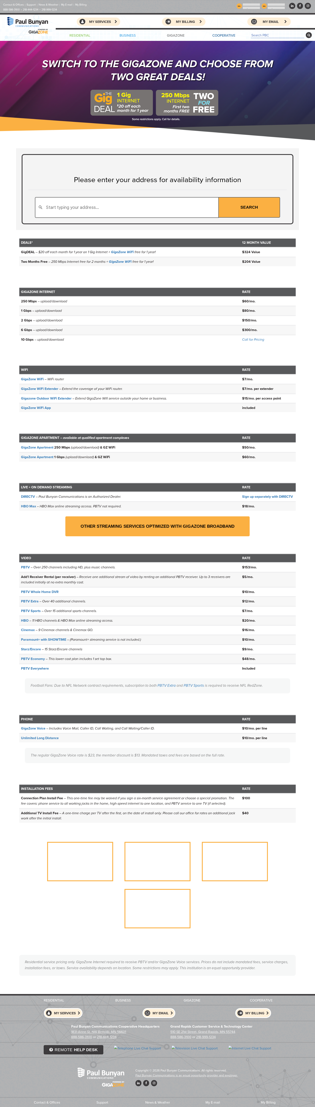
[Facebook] (300, 6)
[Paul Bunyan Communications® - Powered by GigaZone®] (27, 25)
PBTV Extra (167, 686)
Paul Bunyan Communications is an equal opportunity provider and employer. (186, 1075)
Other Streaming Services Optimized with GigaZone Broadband (157, 526)
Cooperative (223, 35)
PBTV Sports (194, 686)
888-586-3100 (11, 9)
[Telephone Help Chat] (137, 1048)
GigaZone (175, 35)
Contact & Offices (13, 4)
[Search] (309, 35)
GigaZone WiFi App (36, 407)
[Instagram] (308, 6)
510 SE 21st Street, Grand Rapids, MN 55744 (202, 1031)
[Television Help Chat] (195, 1048)
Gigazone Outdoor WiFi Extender (46, 398)
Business (128, 35)
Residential (79, 35)
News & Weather (48, 4)
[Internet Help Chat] (249, 1048)
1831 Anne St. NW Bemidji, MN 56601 (98, 1031)
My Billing (81, 4)
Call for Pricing (253, 340)
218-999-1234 (49, 9)
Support (31, 4)
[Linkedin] (292, 6)
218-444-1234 (30, 9)
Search (249, 207)
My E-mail (66, 4)
